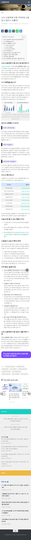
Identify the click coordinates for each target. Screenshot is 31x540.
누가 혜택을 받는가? (8, 41)
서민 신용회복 (13, 369)
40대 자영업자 (9, 47)
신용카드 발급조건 (6, 374)
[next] (29, 394)
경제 (2, 12)
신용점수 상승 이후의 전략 (10, 54)
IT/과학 (9, 490)
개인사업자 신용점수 (10, 366)
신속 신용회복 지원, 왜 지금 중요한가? (13, 39)
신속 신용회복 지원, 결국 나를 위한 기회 (14, 58)
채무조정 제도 (24, 374)
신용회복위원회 (18, 232)
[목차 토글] (22, 37)
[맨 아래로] (27, 270)
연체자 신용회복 (16, 374)
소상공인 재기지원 (6, 371)
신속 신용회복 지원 (16, 371)
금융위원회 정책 (20, 366)
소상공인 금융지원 (22, 369)
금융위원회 (4, 66)
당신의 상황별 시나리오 (9, 43)
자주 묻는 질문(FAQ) (8, 56)
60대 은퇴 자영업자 (10, 48)
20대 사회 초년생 (10, 45)
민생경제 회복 (5, 369)
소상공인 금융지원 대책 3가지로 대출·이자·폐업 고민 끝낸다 (15, 355)
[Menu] (29, 2)
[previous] (1, 394)
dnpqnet (5, 23)
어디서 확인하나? (8, 50)
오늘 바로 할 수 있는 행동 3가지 (11, 52)
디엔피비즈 (5, 2)
